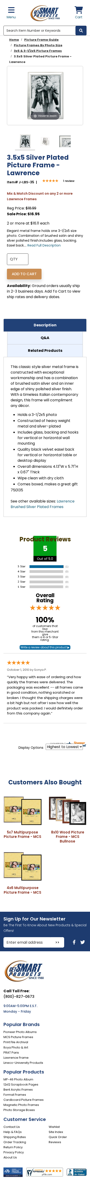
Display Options (30, 747)
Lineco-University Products (23, 1063)
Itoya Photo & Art (15, 1047)
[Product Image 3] (65, 142)
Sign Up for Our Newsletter (34, 919)
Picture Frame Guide (41, 39)
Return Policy (13, 1147)
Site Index (56, 1132)
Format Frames (14, 1094)
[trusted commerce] (13, 1172)
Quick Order (58, 1137)
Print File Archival (15, 1042)
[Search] (81, 30)
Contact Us (11, 1127)
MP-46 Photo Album (18, 1079)
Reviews (55, 1142)
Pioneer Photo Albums (20, 1032)
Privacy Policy (13, 1152)
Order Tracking (14, 1142)
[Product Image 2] (45, 142)
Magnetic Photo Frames (21, 1105)
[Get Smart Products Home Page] (45, 12)
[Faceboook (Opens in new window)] (75, 942)
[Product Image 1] (25, 142)
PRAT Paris (11, 1052)
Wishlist (54, 1127)
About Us (10, 1157)
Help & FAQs (12, 1132)
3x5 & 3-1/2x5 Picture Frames (38, 51)
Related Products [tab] (45, 350)
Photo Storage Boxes (19, 1110)
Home (14, 39)
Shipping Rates (14, 1137)
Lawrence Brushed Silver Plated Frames (43, 504)
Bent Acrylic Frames (18, 1089)
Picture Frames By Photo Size (38, 45)
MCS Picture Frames (18, 1037)
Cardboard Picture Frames (23, 1100)
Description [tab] (45, 325)
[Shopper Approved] (44, 1172)
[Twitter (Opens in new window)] (82, 942)
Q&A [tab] (45, 337)
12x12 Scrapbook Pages (20, 1084)
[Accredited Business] (77, 1172)
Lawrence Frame (16, 1057)
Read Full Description (44, 245)
